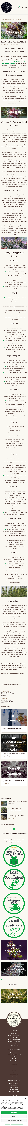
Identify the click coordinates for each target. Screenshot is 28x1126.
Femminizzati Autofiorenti (14, 1055)
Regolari (14, 1057)
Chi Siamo (15, 1033)
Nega (14, 1117)
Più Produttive (14, 1090)
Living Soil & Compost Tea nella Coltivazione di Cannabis (16, 816)
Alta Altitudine (14, 1074)
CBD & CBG (14, 1059)
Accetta (14, 1113)
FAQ (15, 1044)
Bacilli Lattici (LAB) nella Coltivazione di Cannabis (14, 809)
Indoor (14, 1070)
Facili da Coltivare (14, 1092)
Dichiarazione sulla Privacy (17, 1124)
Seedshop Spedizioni (15, 1041)
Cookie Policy (7, 1124)
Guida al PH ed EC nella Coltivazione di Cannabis (17, 802)
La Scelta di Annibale (14, 1083)
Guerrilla (14, 1076)
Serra (14, 1068)
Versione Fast (14, 1061)
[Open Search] (22, 8)
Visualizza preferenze (14, 1121)
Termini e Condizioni (14, 1039)
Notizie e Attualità (13, 44)
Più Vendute (14, 1085)
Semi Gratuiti (15, 1046)
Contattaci (15, 1037)
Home (2, 20)
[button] (26, 1098)
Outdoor (14, 1072)
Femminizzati (14, 1053)
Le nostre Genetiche (15, 1035)
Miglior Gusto (14, 1087)
